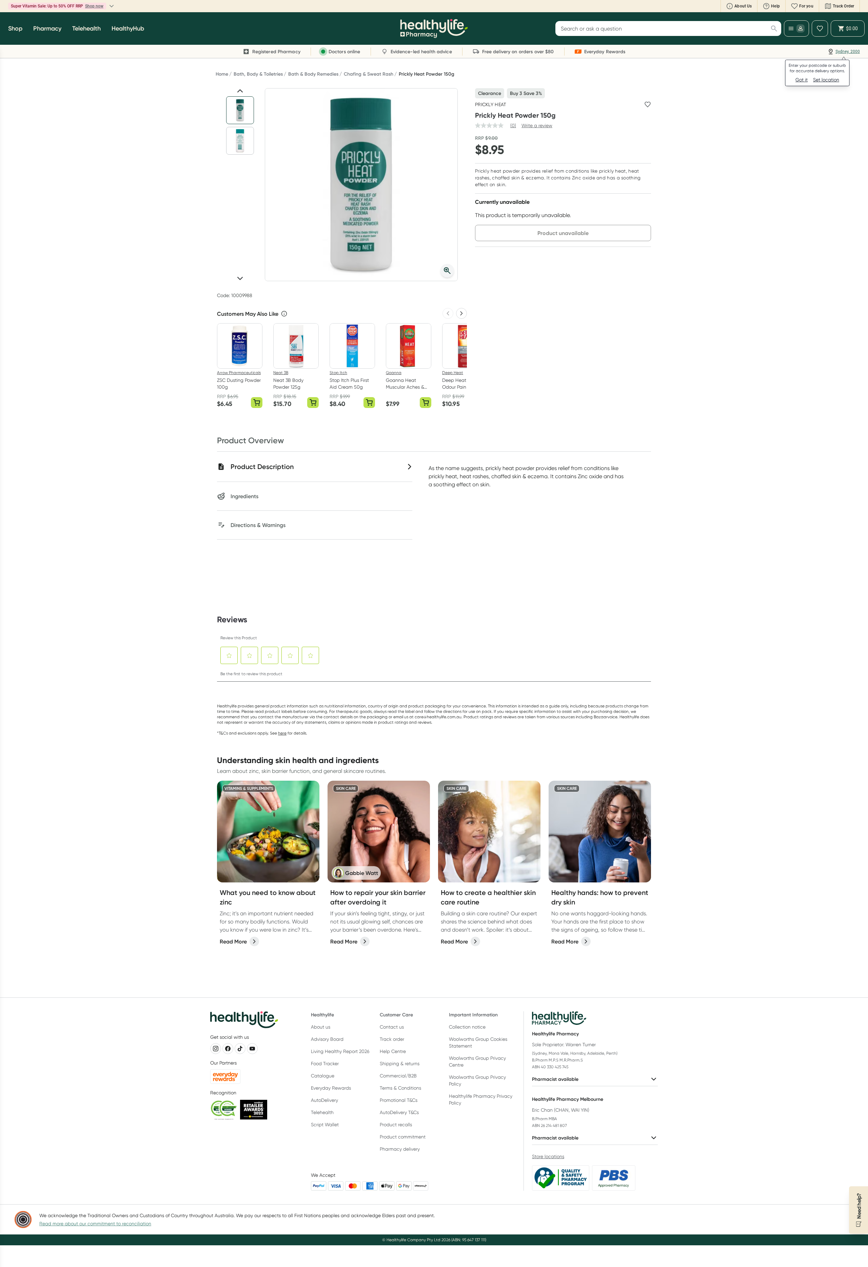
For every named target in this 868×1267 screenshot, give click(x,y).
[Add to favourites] (647, 104)
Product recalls (396, 1124)
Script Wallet (325, 1124)
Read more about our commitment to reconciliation (95, 1223)
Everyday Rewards (331, 1088)
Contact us (392, 1027)
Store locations (548, 1156)
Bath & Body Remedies (313, 74)
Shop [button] (15, 28)
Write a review (536, 125)
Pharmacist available (555, 1079)
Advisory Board (327, 1039)
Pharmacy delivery (400, 1149)
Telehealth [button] (86, 28)
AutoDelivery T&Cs (399, 1112)
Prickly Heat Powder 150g (426, 74)
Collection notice (467, 1027)
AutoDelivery (324, 1100)
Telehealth (322, 1112)
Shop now (94, 6)
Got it (801, 79)
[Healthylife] (434, 28)
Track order (392, 1039)
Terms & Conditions (400, 1088)
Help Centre (393, 1051)
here (282, 733)
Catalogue (322, 1075)
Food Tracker (325, 1063)
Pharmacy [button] (47, 28)
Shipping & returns (399, 1063)
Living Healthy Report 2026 (340, 1051)
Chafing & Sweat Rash (368, 74)
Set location (826, 79)
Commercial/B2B (398, 1075)
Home (222, 74)
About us (320, 1027)
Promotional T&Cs (398, 1100)
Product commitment (403, 1136)
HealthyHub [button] (128, 28)
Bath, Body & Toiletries (258, 74)
